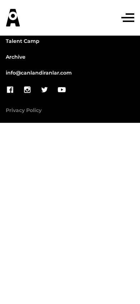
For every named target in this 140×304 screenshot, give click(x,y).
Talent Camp (22, 41)
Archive (15, 57)
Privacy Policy (24, 110)
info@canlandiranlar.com (39, 73)
